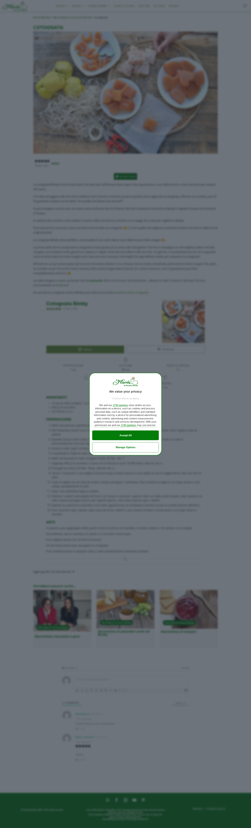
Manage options (125, 447)
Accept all (126, 435)
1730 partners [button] (120, 405)
